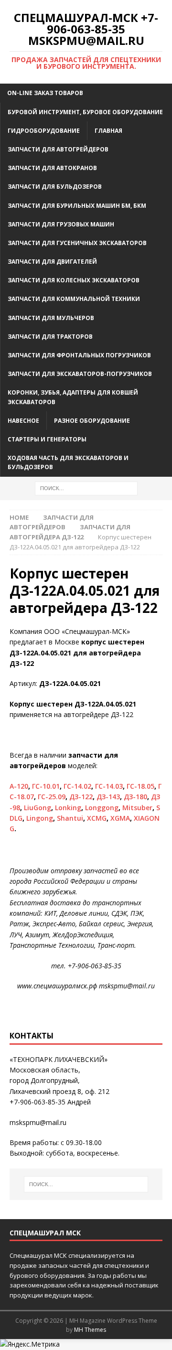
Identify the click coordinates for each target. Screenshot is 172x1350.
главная (108, 131)
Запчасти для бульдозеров (55, 186)
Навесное (23, 421)
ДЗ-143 (108, 796)
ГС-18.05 (140, 786)
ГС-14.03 (109, 786)
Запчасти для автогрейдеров (58, 149)
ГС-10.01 (46, 786)
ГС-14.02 (77, 786)
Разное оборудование (92, 421)
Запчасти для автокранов (52, 168)
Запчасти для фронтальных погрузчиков (79, 355)
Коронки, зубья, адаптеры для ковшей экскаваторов (73, 397)
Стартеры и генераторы (47, 439)
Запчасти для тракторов (50, 336)
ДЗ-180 (135, 796)
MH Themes (90, 1330)
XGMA (120, 818)
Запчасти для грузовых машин (61, 224)
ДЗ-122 (81, 796)
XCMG (97, 818)
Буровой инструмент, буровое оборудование (85, 112)
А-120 (19, 786)
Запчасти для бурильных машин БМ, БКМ (77, 206)
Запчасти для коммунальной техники (74, 299)
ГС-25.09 (51, 796)
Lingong (39, 818)
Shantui (70, 818)
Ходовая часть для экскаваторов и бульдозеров (68, 462)
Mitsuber (137, 807)
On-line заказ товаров (45, 93)
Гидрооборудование (44, 131)
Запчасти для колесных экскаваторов (74, 280)
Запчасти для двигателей (52, 261)
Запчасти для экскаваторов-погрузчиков (80, 374)
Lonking (68, 807)
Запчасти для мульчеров (51, 318)
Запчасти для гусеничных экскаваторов (77, 243)
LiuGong (37, 807)
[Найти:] (86, 487)
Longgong (101, 807)
